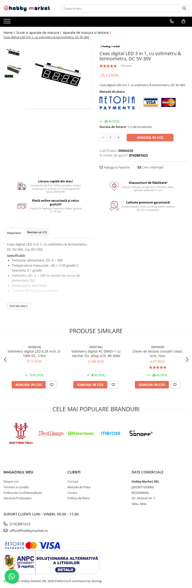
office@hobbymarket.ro (28, 530)
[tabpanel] (59, 76)
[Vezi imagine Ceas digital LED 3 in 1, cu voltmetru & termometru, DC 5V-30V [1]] (13, 71)
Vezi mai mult (19, 306)
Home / (10, 32)
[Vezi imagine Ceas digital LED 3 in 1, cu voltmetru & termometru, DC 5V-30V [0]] (13, 52)
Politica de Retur (78, 498)
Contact (72, 481)
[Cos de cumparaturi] (183, 21)
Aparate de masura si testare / (87, 32)
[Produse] (8, 22)
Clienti (74, 472)
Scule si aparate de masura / (39, 32)
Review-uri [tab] (37, 232)
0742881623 (20, 524)
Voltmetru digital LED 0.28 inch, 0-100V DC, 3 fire (34, 353)
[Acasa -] (27, 8)
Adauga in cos (150, 137)
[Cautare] (184, 8)
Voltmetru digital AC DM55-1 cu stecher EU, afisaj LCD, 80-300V (96, 353)
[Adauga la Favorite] (51, 384)
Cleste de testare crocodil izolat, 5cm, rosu (158, 353)
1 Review (125, 66)
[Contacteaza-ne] (171, 21)
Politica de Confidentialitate (23, 493)
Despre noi (11, 481)
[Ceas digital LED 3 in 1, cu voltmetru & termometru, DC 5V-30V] (59, 76)
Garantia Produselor (18, 498)
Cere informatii (152, 167)
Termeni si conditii (16, 487)
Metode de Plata (78, 487)
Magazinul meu (18, 472)
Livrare (72, 493)
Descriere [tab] (14, 233)
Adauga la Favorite (116, 167)
